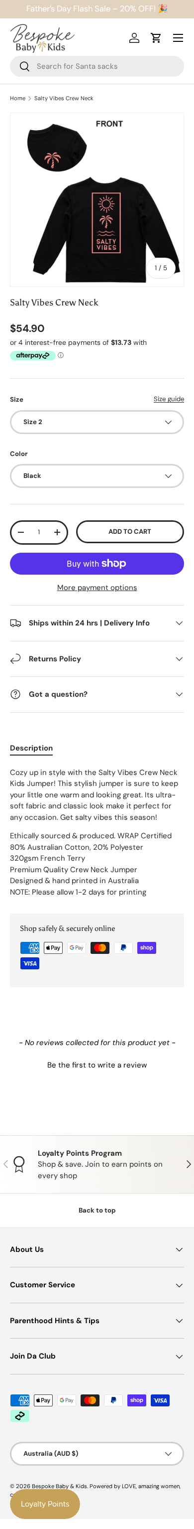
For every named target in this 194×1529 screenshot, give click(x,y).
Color (18, 454)
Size (16, 399)
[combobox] (97, 66)
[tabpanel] (97, 832)
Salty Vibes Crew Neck (64, 98)
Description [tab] (31, 748)
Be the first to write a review (97, 1065)
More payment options (97, 588)
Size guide (169, 399)
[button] (97, 1064)
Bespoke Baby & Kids (59, 1486)
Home (17, 98)
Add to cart (129, 531)
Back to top (97, 1210)
